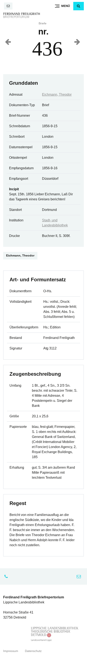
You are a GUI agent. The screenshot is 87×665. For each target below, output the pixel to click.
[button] (78, 6)
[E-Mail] (8, 6)
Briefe (42, 23)
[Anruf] (7, 576)
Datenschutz (33, 651)
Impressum (10, 651)
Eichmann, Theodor (57, 94)
